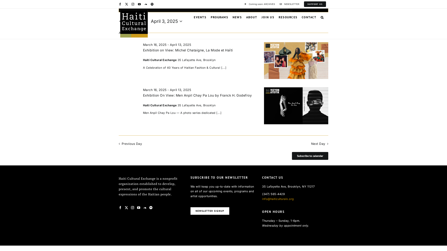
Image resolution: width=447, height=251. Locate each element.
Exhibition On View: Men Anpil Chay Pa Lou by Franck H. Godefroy (197, 95)
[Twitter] (126, 207)
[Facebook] (120, 207)
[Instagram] (132, 207)
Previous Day (132, 144)
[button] (322, 17)
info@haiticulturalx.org (278, 199)
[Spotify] (151, 207)
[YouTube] (138, 207)
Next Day (318, 144)
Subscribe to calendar (310, 156)
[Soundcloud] (144, 207)
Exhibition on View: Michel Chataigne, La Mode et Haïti (188, 50)
